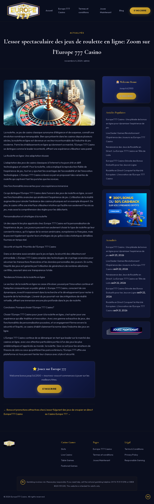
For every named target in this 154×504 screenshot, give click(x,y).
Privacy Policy (131, 454)
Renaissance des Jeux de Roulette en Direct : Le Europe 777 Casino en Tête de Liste (125, 151)
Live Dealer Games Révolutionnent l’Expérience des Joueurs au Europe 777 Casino (125, 137)
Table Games (67, 460)
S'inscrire (140, 10)
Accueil (49, 10)
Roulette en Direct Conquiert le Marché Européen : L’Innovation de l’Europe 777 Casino (125, 174)
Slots (63, 449)
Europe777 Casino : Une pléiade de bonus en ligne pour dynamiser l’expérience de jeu (126, 123)
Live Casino (66, 454)
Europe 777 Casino (64, 10)
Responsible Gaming (135, 460)
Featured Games (69, 466)
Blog (121, 10)
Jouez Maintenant (105, 10)
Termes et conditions (84, 10)
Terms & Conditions (134, 449)
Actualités (77, 33)
